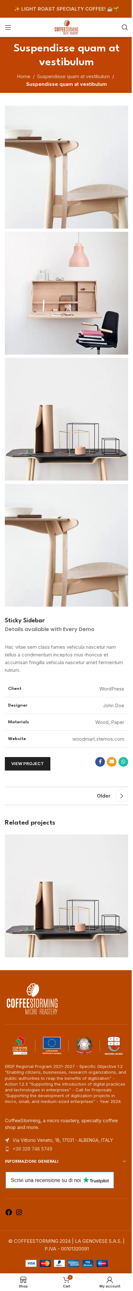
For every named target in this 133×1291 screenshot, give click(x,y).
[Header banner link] (66, 9)
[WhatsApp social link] (123, 762)
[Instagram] (19, 1214)
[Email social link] (112, 762)
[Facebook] (9, 1214)
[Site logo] (66, 27)
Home (23, 76)
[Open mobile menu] (8, 27)
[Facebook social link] (100, 762)
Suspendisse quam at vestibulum (73, 76)
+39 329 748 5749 (32, 1148)
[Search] (124, 27)
